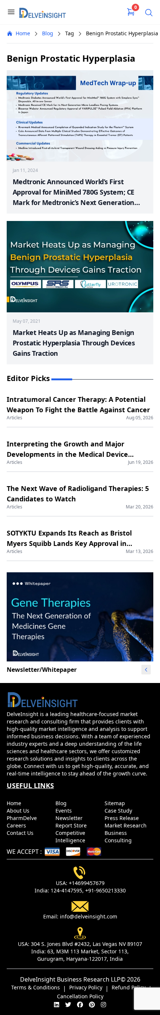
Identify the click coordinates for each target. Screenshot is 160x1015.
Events (64, 810)
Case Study (119, 810)
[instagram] (103, 1004)
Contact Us (21, 832)
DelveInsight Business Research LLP (70, 979)
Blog (47, 33)
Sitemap (116, 803)
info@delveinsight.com (88, 916)
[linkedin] (56, 1004)
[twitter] (68, 1004)
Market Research (126, 825)
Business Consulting (119, 836)
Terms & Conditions (35, 987)
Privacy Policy (85, 987)
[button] (146, 669)
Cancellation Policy (80, 996)
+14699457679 (87, 883)
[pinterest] (92, 1004)
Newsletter (69, 818)
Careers (17, 825)
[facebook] (80, 1004)
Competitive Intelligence (71, 836)
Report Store (71, 825)
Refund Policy (128, 987)
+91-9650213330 (105, 890)
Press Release (122, 818)
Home (23, 33)
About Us (19, 810)
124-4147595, (67, 890)
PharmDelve (22, 818)
